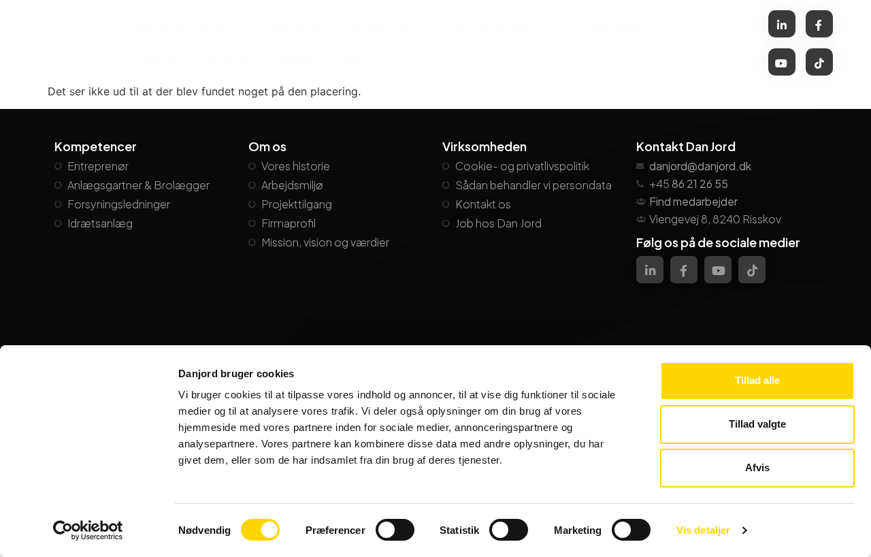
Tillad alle (757, 380)
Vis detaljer (703, 530)
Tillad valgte (757, 424)
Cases (148, 60)
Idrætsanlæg (619, 28)
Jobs (353, 60)
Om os (219, 60)
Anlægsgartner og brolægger (338, 28)
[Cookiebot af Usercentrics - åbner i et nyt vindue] (88, 530)
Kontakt (294, 60)
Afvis (757, 467)
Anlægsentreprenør (180, 28)
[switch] (395, 530)
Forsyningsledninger (498, 28)
